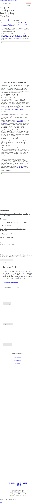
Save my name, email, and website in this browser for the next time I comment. (16, 255)
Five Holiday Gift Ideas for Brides (13, 222)
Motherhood (17, 360)
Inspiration (18, 357)
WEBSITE (25, 483)
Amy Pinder (6, 20)
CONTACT (18, 485)
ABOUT (19, 483)
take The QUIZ (22, 167)
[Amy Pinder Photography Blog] (8, 0)
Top (1, 502)
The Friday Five (6, 3)
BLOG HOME (12, 483)
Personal (17, 363)
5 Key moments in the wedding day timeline (13, 109)
